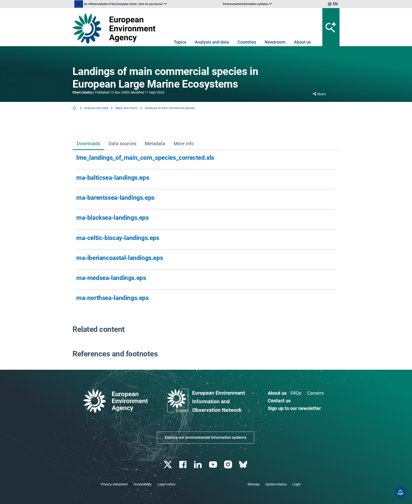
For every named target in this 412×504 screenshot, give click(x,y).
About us (302, 42)
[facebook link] (183, 464)
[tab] (88, 144)
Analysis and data (212, 42)
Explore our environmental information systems (205, 437)
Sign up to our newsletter (294, 408)
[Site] (115, 28)
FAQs (295, 393)
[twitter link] (168, 464)
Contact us (279, 401)
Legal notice (166, 484)
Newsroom (275, 42)
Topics (180, 42)
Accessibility (143, 484)
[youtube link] (213, 464)
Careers (315, 393)
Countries (246, 42)
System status (276, 484)
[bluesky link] (243, 464)
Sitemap (253, 484)
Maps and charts (126, 108)
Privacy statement (114, 484)
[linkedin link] (198, 464)
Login (296, 484)
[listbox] (120, 4)
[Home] (74, 108)
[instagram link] (228, 464)
